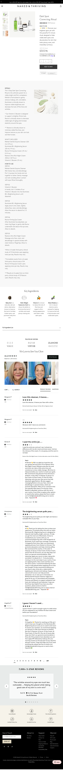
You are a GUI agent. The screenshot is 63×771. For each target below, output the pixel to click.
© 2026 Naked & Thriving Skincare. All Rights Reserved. (25, 757)
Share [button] (36, 432)
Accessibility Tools (43, 749)
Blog (51, 741)
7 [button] (31, 661)
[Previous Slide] (1, 2)
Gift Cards (52, 737)
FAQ (40, 739)
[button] (48, 23)
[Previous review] (7, 686)
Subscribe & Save (54, 745)
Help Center (42, 735)
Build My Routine (54, 743)
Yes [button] (33, 432)
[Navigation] (2, 6)
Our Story (29, 735)
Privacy (41, 757)
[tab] (45, 390)
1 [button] (14, 661)
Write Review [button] (53, 357)
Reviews (29, 737)
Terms (47, 757)
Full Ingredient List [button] (7, 327)
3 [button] (20, 661)
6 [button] (28, 661)
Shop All (52, 735)
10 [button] (40, 661)
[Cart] (61, 6)
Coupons (52, 747)
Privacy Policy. (31, 761)
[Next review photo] (56, 373)
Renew (36, 693)
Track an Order (42, 741)
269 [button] (48, 661)
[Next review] (56, 686)
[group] (31, 405)
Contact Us (41, 737)
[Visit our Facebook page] (4, 747)
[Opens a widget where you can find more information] (56, 762)
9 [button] (37, 661)
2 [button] (17, 661)
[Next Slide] (62, 2)
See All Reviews (31, 695)
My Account (53, 739)
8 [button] (34, 661)
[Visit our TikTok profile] (12, 746)
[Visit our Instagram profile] (8, 747)
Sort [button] (6, 390)
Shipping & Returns (43, 743)
